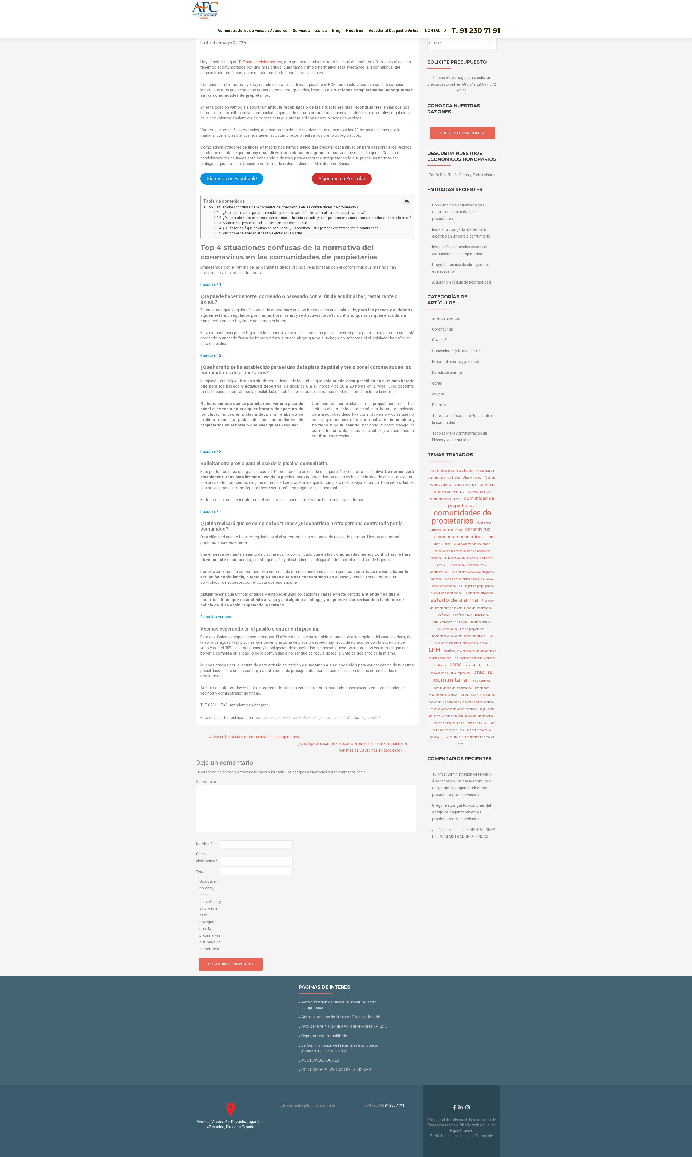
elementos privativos (479, 593)
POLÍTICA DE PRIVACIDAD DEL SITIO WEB (336, 1070)
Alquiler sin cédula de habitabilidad (461, 282)
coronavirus (478, 529)
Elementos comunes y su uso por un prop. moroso (462, 586)
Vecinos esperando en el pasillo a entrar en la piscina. (263, 233)
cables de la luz (465, 484)
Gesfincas (443, 615)
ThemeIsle (484, 1136)
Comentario (206, 781)
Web (200, 871)
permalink (372, 717)
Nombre (204, 844)
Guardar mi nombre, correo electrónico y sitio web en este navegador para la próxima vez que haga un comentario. (210, 915)
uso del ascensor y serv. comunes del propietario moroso (462, 730)
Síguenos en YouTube (341, 178)
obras (437, 383)
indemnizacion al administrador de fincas (458, 636)
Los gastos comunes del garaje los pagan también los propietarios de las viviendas (461, 788)
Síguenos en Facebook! (232, 178)
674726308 (374, 1105)
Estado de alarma (447, 372)
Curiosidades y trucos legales (457, 351)
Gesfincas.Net (462, 615)
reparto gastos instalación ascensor (454, 709)
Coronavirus (442, 329)
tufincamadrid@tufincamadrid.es (307, 1105)
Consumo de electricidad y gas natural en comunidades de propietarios (458, 212)
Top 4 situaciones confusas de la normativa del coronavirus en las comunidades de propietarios (282, 207)
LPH (434, 649)
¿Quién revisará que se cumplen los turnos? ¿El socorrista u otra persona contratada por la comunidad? (300, 228)
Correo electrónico (207, 857)
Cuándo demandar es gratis (472, 544)
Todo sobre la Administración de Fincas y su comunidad (299, 717)
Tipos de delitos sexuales (447, 723)
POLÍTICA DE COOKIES (320, 1060)
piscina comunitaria (463, 675)
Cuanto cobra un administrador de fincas (457, 537)
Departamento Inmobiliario (324, 1036)
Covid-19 (439, 340)
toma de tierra (477, 723)
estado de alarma (454, 599)
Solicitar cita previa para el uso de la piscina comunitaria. (265, 223)
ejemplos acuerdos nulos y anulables (469, 579)
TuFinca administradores (260, 61)
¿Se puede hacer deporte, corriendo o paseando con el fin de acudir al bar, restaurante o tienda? (294, 213)
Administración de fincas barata (452, 470)
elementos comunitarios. (447, 593)
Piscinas (439, 405)
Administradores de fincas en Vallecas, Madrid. (341, 1017)
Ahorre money (472, 477)
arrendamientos (446, 318)
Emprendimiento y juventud (455, 361)
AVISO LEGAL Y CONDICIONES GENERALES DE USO (344, 1026)
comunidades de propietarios (461, 516)
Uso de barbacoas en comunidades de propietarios (253, 737)
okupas (438, 394)
